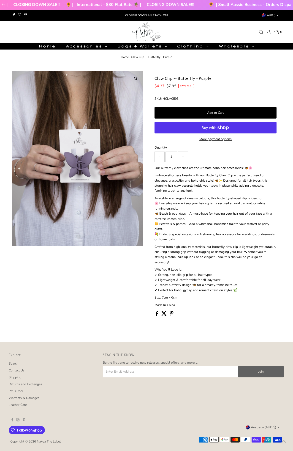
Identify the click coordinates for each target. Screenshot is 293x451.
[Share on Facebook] (157, 315)
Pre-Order (16, 391)
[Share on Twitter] (164, 315)
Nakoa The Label (49, 441)
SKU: (158, 99)
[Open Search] (261, 32)
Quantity (161, 147)
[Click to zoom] (135, 78)
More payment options (215, 139)
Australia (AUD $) (263, 427)
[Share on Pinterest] (172, 315)
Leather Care (18, 405)
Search (13, 363)
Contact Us (16, 370)
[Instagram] (19, 15)
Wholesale (235, 46)
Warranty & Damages (24, 398)
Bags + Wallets (140, 46)
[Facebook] (14, 15)
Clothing (191, 46)
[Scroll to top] (283, 441)
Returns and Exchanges (25, 384)
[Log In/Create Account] (269, 32)
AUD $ (271, 15)
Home (47, 46)
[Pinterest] (25, 15)
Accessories (85, 46)
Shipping (15, 377)
